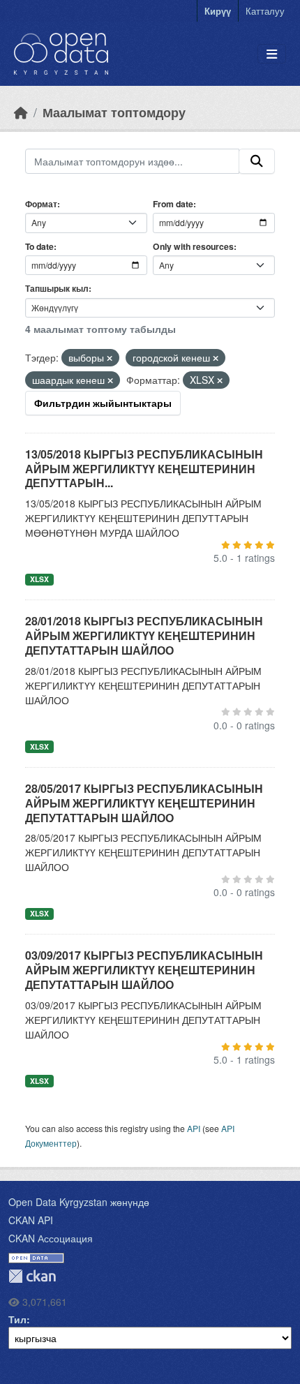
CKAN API (30, 1220)
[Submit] (257, 161)
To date (39, 246)
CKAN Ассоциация (50, 1238)
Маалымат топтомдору (114, 112)
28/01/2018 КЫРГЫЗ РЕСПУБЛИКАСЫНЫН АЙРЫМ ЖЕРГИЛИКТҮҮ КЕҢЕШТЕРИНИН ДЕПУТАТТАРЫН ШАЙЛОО (144, 635)
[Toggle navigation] (271, 54)
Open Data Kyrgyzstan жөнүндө (78, 1202)
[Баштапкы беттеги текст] (21, 112)
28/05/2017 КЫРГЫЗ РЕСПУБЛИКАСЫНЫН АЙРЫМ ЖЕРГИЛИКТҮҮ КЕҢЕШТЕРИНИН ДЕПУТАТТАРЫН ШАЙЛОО (144, 803)
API (193, 1128)
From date (173, 204)
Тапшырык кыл (57, 288)
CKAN (32, 1276)
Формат (41, 204)
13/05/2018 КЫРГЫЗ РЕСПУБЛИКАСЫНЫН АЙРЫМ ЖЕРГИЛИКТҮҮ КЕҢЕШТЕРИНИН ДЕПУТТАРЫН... (144, 468)
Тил (17, 1319)
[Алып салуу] (109, 358)
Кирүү (217, 10)
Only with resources (193, 246)
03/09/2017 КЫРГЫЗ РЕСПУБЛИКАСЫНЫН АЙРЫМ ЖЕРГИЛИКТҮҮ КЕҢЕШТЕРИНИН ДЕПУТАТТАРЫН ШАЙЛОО (144, 969)
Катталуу (265, 10)
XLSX (39, 579)
